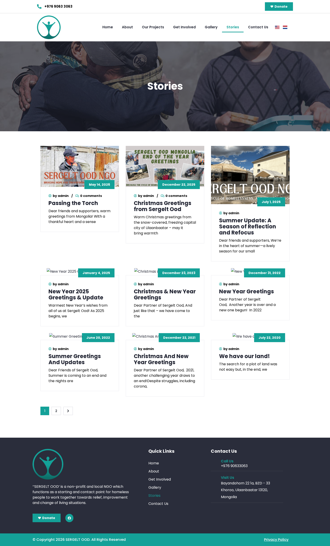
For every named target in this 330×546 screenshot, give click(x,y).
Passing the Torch (73, 203)
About (127, 27)
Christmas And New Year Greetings (161, 359)
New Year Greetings (246, 291)
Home (107, 27)
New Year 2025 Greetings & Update (75, 294)
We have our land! (244, 356)
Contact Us (258, 27)
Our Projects (153, 27)
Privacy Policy (276, 539)
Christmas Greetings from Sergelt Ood (162, 206)
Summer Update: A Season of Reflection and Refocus (247, 226)
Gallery (211, 27)
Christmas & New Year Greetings (165, 294)
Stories (233, 27)
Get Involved (184, 27)
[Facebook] (69, 518)
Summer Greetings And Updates (74, 359)
